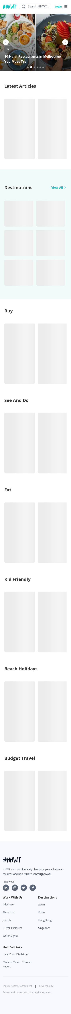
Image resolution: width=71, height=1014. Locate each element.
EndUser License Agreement (17, 985)
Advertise (8, 904)
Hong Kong (45, 920)
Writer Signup (10, 935)
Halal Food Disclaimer (16, 954)
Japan (41, 904)
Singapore (44, 928)
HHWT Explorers (12, 928)
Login (58, 6)
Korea (41, 912)
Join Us (7, 920)
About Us (8, 912)
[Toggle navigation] (66, 6)
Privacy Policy (46, 985)
